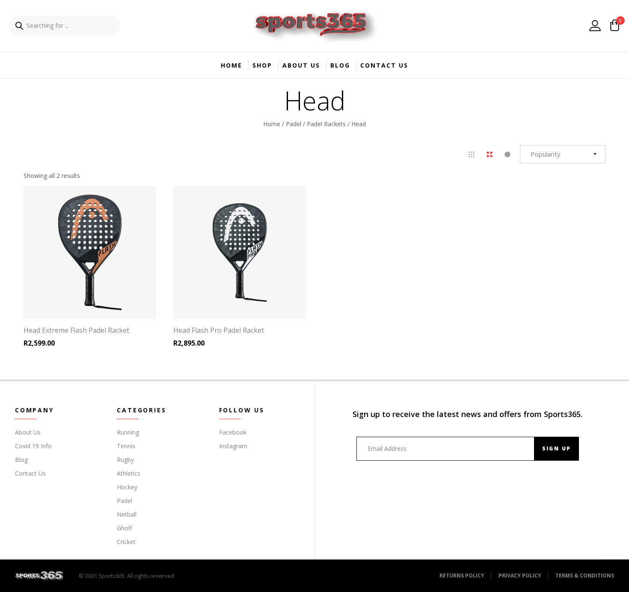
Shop (262, 65)
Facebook (232, 432)
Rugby (125, 460)
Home (231, 65)
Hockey (127, 487)
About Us (301, 65)
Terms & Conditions (584, 575)
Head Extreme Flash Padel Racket (76, 330)
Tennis (126, 446)
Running (128, 432)
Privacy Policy (519, 575)
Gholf (124, 528)
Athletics (128, 473)
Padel (293, 123)
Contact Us (384, 65)
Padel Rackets (326, 123)
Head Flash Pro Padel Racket (218, 330)
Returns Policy (461, 575)
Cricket (126, 542)
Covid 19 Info (33, 446)
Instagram (233, 446)
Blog (340, 65)
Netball (126, 514)
